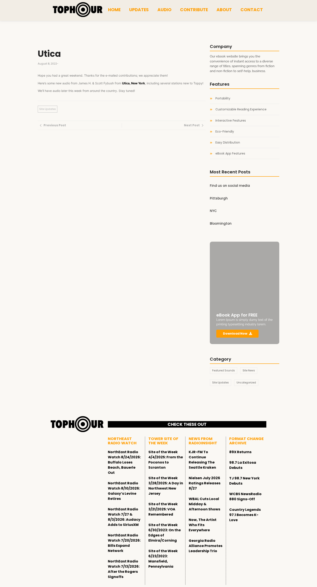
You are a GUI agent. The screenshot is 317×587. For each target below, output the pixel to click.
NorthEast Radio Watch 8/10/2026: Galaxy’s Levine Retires (124, 491)
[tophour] (77, 9)
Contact (251, 10)
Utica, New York (133, 83)
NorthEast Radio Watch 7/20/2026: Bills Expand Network (124, 543)
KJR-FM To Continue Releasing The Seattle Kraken (202, 460)
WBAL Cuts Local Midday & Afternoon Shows (204, 504)
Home (114, 10)
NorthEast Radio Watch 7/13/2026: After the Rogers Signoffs (124, 569)
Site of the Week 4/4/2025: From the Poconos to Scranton (165, 460)
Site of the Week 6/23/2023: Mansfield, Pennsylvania (163, 558)
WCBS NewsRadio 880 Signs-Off (245, 496)
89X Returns (240, 452)
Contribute (194, 10)
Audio (164, 10)
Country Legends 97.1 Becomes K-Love (245, 514)
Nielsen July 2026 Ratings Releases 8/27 (204, 483)
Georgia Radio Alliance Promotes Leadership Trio (205, 545)
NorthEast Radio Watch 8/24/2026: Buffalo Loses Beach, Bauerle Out (124, 462)
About (224, 10)
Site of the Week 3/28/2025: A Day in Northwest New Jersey (165, 486)
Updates (139, 10)
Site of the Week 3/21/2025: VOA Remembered (163, 509)
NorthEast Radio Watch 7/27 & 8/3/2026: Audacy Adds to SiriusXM (124, 517)
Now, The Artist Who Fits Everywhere (203, 525)
